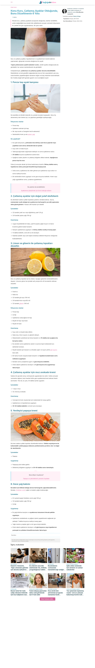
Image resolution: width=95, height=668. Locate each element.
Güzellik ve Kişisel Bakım (35, 589)
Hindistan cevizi (21, 490)
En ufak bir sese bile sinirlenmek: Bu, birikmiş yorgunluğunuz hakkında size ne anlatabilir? (38, 568)
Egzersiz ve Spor (52, 589)
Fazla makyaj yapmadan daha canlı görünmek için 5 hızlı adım (38, 593)
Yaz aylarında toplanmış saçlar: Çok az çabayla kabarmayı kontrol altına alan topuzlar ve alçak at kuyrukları (75, 593)
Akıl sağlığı (14, 564)
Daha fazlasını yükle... (47, 599)
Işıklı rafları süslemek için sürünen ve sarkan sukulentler (74, 568)
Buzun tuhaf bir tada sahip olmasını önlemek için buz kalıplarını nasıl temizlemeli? (19, 593)
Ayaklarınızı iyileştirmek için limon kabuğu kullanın (36, 190)
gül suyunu (53, 350)
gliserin (21, 303)
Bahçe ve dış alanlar (72, 564)
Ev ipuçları (51, 564)
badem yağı (31, 134)
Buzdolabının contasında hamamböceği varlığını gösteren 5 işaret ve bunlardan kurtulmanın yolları (56, 568)
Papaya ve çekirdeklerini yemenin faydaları (36, 478)
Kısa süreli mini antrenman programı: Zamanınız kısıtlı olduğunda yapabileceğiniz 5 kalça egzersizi (56, 593)
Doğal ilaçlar (14, 7)
